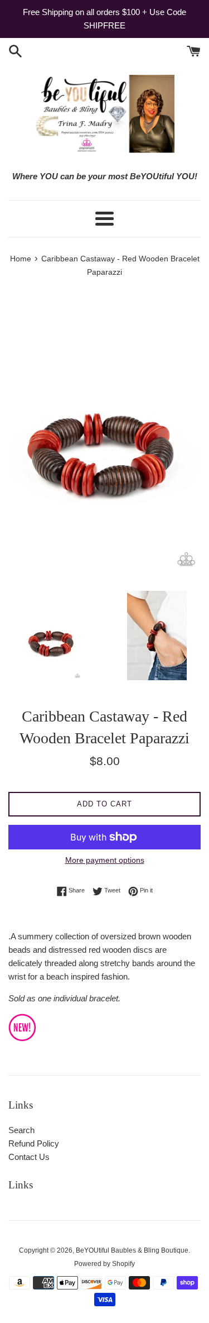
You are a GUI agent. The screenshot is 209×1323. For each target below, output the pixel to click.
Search (21, 1130)
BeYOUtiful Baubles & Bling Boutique (132, 1250)
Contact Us (29, 1157)
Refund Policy (33, 1143)
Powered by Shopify (104, 1264)
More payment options (104, 860)
